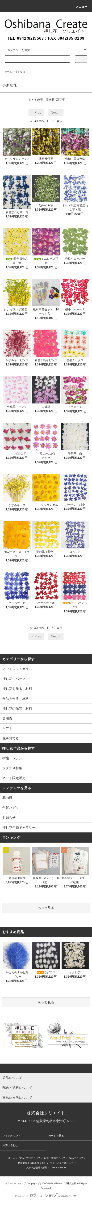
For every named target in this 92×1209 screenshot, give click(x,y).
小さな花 (20, 71)
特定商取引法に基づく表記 (32, 1163)
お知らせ (9, 817)
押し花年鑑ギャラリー (18, 827)
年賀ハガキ (10, 808)
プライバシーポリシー (62, 1163)
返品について (76, 1158)
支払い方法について (29, 1158)
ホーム (8, 71)
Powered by (22, 1196)
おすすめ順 (36, 99)
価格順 (50, 99)
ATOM (62, 1167)
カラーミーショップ (15, 1183)
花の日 (7, 798)
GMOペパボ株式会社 (65, 1183)
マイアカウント (11, 1135)
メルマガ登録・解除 (36, 1167)
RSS (54, 1167)
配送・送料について (54, 1158)
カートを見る (56, 1135)
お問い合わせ (10, 1145)
